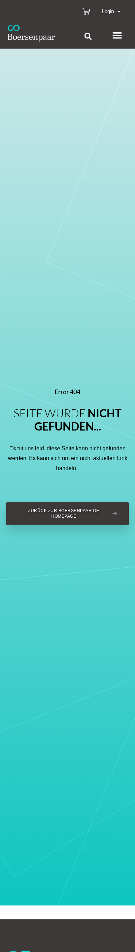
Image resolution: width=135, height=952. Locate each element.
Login (108, 11)
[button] (88, 37)
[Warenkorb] (86, 11)
